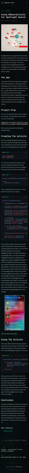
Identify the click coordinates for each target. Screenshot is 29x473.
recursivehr (19, 466)
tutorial (24, 440)
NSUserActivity (8, 431)
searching (11, 440)
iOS (3, 10)
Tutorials (8, 10)
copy (26, 152)
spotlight (17, 440)
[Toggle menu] (26, 2)
